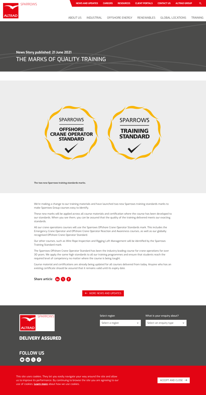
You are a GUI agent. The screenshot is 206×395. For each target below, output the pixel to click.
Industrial (94, 18)
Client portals (144, 3)
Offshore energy (119, 18)
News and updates (87, 3)
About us (75, 18)
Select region (107, 315)
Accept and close (172, 380)
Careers (108, 3)
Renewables (146, 18)
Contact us (164, 3)
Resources (124, 3)
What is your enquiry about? (162, 315)
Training (197, 18)
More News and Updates (105, 293)
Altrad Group (184, 3)
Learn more (41, 384)
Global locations (173, 18)
